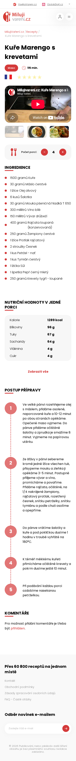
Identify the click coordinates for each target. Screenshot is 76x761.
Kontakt (10, 681)
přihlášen (18, 628)
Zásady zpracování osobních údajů (30, 693)
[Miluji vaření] (16, 17)
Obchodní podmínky (19, 687)
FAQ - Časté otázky (18, 699)
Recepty (32, 32)
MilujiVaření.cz (14, 32)
